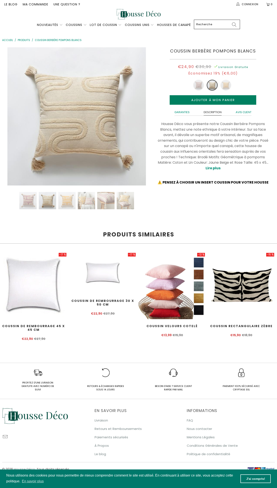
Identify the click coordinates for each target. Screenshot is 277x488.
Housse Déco (24, 469)
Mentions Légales (201, 437)
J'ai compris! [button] (255, 478)
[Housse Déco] (138, 14)
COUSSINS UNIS (137, 25)
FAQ (190, 420)
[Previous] (10, 116)
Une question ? (66, 4)
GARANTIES (182, 112)
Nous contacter (199, 428)
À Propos (102, 445)
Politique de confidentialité (208, 454)
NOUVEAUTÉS (47, 25)
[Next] (143, 116)
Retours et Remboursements (118, 428)
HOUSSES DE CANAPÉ (174, 25)
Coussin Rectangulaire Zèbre (241, 285)
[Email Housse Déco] (5, 437)
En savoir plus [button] (33, 481)
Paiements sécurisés (111, 437)
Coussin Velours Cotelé (172, 285)
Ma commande (35, 4)
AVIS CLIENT (243, 112)
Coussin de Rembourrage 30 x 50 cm (102, 273)
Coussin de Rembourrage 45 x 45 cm (33, 285)
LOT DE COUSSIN (104, 25)
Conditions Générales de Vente (212, 445)
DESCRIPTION (213, 112)
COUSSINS (74, 25)
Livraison (101, 420)
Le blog (11, 4)
